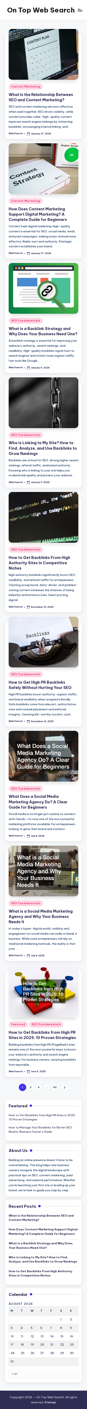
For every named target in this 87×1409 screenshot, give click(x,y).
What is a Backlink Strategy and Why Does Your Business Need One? (41, 1245)
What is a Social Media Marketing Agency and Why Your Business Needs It (41, 916)
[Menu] (80, 10)
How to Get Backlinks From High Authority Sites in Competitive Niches (39, 563)
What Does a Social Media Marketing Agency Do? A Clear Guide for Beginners (38, 801)
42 (55, 1087)
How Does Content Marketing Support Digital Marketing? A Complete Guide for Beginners (38, 214)
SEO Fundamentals (25, 320)
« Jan (14, 1373)
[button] (64, 1087)
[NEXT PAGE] (64, 1087)
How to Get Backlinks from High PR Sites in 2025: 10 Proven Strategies (42, 1035)
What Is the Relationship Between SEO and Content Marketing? (41, 1218)
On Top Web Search (41, 10)
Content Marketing (25, 86)
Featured (18, 1024)
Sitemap (50, 1402)
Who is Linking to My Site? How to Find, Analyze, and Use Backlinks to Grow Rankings (43, 448)
